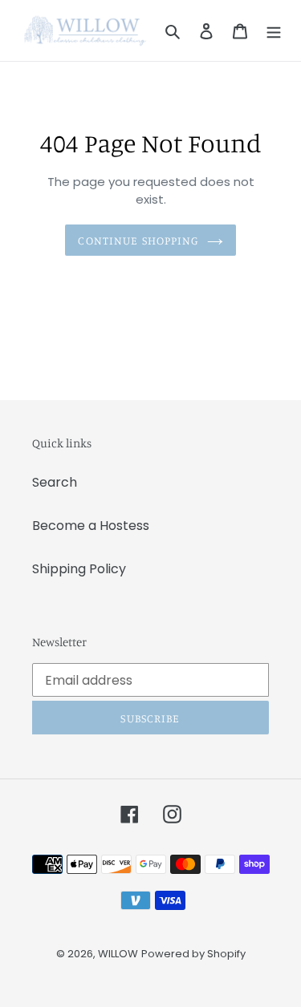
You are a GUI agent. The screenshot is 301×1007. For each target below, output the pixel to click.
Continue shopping (138, 240)
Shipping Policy (79, 569)
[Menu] (274, 30)
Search (54, 482)
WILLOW (118, 953)
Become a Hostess (90, 525)
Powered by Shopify (193, 953)
